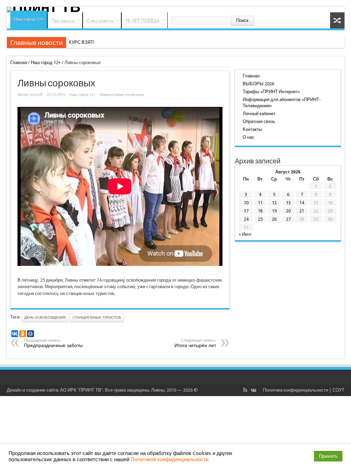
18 (260, 210)
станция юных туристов (97, 317)
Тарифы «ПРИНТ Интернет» (271, 91)
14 (301, 202)
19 (274, 210)
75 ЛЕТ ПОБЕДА (142, 20)
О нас (248, 137)
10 (246, 202)
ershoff (36, 95)
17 (246, 210)
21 (301, 210)
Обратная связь (259, 121)
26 (274, 219)
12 (274, 202)
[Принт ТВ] (175, 9)
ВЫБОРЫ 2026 (258, 83)
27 (288, 219)
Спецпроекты (99, 20)
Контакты (252, 129)
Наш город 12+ (29, 19)
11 (260, 202)
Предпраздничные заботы (53, 343)
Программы (63, 20)
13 (288, 202)
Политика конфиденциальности (295, 390)
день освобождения (44, 317)
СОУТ (338, 390)
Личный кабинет (259, 113)
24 (246, 219)
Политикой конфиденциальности (169, 459)
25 (260, 219)
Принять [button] (328, 456)
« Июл (245, 234)
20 (288, 210)
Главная (18, 62)
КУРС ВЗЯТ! (81, 42)
